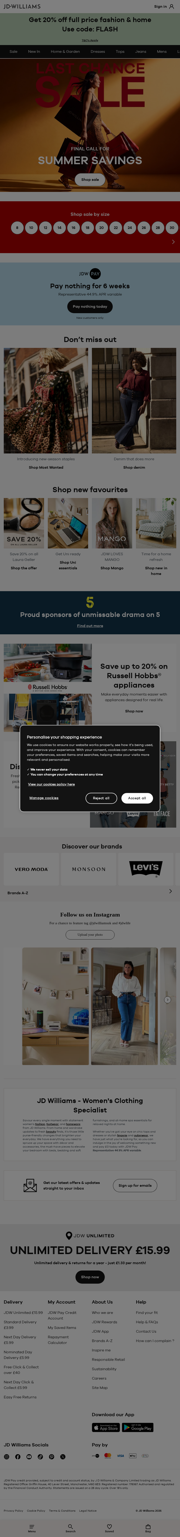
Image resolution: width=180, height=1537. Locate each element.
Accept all (137, 798)
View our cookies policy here (51, 784)
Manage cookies (44, 798)
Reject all (101, 798)
